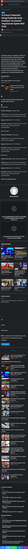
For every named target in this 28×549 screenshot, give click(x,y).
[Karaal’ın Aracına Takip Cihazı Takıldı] (5, 425)
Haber (9, 9)
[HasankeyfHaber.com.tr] (14, 4)
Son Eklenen (14, 350)
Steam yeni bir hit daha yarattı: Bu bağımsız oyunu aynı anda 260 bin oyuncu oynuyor (17, 450)
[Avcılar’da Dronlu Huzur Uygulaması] (5, 476)
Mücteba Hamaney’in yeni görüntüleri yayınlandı (17, 405)
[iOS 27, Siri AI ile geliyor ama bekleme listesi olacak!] (5, 357)
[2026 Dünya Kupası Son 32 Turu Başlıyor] (21, 251)
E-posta (3, 325)
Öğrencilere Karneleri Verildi (17, 463)
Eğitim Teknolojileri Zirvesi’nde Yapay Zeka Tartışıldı (7, 257)
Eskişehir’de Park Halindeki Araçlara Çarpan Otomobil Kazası (17, 87)
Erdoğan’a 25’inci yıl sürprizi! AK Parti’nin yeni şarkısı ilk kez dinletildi (20, 273)
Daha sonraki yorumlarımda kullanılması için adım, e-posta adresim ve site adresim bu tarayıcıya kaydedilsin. (13, 338)
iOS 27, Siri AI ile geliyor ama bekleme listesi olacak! (17, 355)
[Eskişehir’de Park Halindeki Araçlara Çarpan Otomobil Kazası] (5, 87)
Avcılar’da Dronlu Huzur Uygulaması (16, 475)
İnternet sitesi (4, 330)
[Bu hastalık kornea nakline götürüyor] (5, 443)
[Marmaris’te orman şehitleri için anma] (7, 282)
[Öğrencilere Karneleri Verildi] (5, 465)
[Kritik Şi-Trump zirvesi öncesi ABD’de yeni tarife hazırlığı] (5, 437)
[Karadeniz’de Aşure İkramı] (21, 282)
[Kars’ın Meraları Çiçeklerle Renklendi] (7, 266)
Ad (2, 319)
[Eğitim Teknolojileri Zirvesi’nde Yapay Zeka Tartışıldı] (7, 251)
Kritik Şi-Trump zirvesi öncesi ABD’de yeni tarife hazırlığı (18, 435)
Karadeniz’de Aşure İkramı (20, 288)
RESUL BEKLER (6, 29)
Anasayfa (4, 9)
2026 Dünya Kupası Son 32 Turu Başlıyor (21, 256)
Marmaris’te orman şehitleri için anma (6, 288)
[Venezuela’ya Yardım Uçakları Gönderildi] (5, 458)
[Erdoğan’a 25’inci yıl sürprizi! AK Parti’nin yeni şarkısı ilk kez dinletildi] (21, 266)
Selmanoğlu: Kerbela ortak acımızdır (10, 80)
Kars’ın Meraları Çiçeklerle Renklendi (6, 271)
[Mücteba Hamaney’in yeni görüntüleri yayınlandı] (5, 407)
